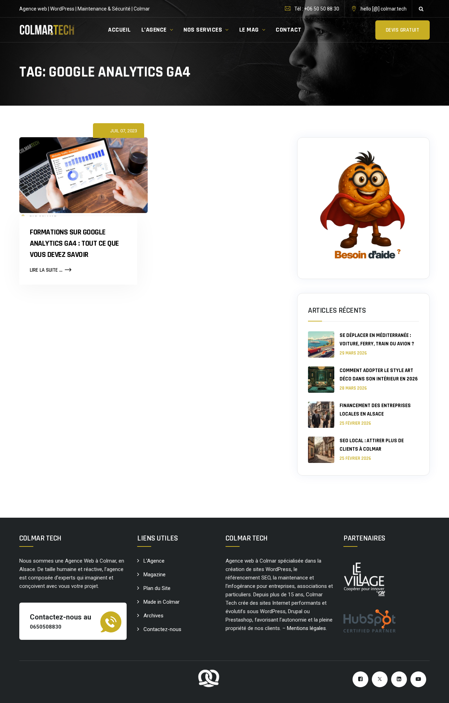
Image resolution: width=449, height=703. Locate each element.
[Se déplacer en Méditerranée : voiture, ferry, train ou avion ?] (321, 344)
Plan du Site (156, 588)
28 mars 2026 (353, 388)
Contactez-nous (162, 629)
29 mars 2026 (353, 353)
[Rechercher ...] (420, 9)
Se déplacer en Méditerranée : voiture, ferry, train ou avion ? (377, 339)
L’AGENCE (154, 30)
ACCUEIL (119, 30)
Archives (153, 615)
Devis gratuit (403, 30)
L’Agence (154, 561)
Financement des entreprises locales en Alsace (375, 409)
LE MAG (249, 30)
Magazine (154, 574)
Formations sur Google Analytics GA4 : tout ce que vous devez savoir (74, 243)
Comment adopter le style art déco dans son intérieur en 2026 (379, 374)
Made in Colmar (161, 602)
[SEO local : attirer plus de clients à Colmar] (321, 450)
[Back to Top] (434, 691)
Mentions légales (306, 628)
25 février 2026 (355, 423)
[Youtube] (418, 679)
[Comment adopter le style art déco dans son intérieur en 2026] (321, 379)
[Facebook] (360, 679)
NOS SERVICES (202, 30)
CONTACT (289, 30)
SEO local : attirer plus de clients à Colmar (372, 444)
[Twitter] (380, 679)
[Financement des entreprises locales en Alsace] (321, 415)
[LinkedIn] (399, 679)
